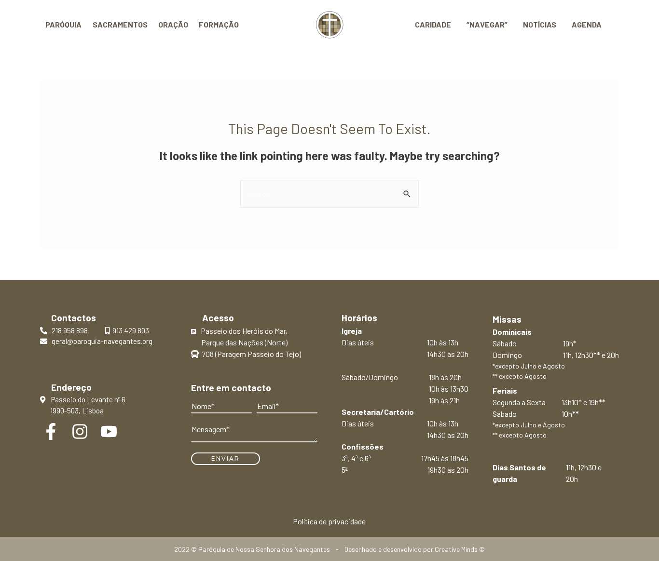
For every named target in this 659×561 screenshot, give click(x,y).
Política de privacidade (329, 521)
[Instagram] (80, 431)
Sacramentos (120, 24)
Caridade (433, 24)
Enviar (225, 458)
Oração (173, 24)
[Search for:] (329, 193)
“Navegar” (487, 24)
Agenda (587, 24)
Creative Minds (456, 549)
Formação (219, 24)
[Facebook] (51, 431)
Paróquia (63, 24)
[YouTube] (109, 431)
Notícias (539, 24)
